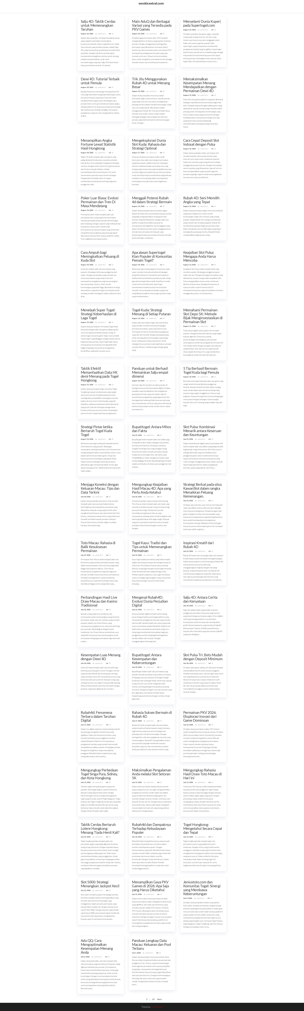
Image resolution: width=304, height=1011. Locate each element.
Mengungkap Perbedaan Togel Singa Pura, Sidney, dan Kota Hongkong (99, 774)
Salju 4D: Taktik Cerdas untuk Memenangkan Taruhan (98, 25)
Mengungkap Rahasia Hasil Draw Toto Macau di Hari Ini (202, 774)
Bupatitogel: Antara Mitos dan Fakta (151, 429)
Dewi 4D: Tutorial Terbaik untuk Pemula (100, 81)
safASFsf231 (102, 34)
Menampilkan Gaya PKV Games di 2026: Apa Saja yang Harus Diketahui (150, 886)
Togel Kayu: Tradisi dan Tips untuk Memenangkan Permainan (152, 547)
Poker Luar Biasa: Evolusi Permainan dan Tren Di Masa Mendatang (99, 202)
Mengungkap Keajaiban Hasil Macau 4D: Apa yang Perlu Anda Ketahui (151, 488)
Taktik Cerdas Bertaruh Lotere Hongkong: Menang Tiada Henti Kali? (100, 828)
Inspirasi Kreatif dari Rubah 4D (198, 545)
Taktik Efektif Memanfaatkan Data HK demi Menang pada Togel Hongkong (100, 374)
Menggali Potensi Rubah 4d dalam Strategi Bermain (152, 200)
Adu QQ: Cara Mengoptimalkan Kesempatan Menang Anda (97, 946)
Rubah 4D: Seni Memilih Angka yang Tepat (201, 200)
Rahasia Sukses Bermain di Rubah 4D (152, 714)
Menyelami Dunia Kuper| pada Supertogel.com (202, 23)
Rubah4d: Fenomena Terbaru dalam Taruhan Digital (98, 716)
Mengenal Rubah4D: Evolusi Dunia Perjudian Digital (150, 601)
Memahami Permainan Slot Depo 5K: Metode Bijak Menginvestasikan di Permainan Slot (203, 316)
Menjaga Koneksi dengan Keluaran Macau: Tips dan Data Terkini (100, 488)
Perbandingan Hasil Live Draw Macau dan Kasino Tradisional (99, 601)
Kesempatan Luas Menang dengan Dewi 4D (101, 657)
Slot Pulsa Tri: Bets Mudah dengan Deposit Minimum (203, 657)
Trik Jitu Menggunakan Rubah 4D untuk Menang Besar (151, 83)
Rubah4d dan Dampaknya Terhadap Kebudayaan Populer (151, 828)
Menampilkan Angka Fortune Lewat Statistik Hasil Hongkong (98, 144)
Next (159, 999)
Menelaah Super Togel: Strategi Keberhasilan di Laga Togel (98, 314)
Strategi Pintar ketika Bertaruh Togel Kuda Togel (96, 431)
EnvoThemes (157, 1007)
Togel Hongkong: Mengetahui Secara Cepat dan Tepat (202, 828)
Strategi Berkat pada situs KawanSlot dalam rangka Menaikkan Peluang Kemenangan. (202, 490)
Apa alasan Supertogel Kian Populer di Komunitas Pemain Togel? (152, 256)
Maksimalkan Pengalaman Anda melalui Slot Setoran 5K (151, 774)
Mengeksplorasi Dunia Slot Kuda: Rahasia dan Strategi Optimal (149, 144)
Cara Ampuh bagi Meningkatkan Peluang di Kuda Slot (100, 256)
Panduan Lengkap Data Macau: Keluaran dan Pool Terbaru (151, 944)
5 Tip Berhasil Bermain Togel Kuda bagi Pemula (201, 370)
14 (153, 999)
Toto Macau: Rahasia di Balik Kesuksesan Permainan (98, 547)
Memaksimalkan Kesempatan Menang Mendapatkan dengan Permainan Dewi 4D (199, 85)
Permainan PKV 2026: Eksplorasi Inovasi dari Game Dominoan (200, 716)
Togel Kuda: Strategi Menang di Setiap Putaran (151, 312)
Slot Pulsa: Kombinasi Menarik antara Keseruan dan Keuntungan (202, 431)
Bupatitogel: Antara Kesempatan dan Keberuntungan (146, 659)
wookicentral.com (151, 3)
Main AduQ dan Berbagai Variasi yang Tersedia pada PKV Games (151, 25)
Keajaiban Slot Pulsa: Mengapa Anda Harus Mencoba (199, 256)
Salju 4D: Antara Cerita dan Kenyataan (200, 599)
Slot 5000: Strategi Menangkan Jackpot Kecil (100, 884)
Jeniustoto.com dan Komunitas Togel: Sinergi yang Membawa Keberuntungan (202, 888)
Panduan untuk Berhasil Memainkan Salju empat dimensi (150, 372)
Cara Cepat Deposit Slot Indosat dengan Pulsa (201, 142)
